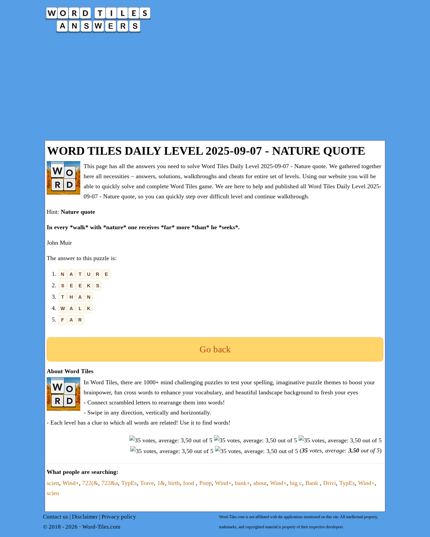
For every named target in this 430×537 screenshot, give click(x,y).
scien (53, 483)
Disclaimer (85, 517)
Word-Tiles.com (101, 527)
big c (296, 483)
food (189, 483)
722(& (90, 483)
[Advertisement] (215, 90)
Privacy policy (118, 517)
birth (174, 483)
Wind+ (70, 483)
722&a (109, 483)
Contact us (55, 517)
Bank (312, 483)
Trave (147, 483)
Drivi (329, 483)
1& (161, 483)
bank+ (242, 483)
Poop (205, 483)
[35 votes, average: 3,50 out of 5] (170, 440)
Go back (215, 349)
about (260, 483)
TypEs (129, 483)
